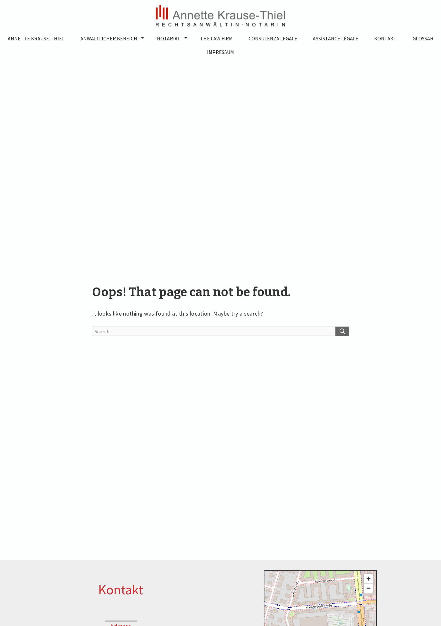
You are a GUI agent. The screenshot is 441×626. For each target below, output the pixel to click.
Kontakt (385, 38)
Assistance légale (335, 38)
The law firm (216, 38)
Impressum (220, 52)
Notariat (168, 38)
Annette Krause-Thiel (36, 38)
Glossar (423, 38)
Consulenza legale (273, 38)
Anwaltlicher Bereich (108, 38)
